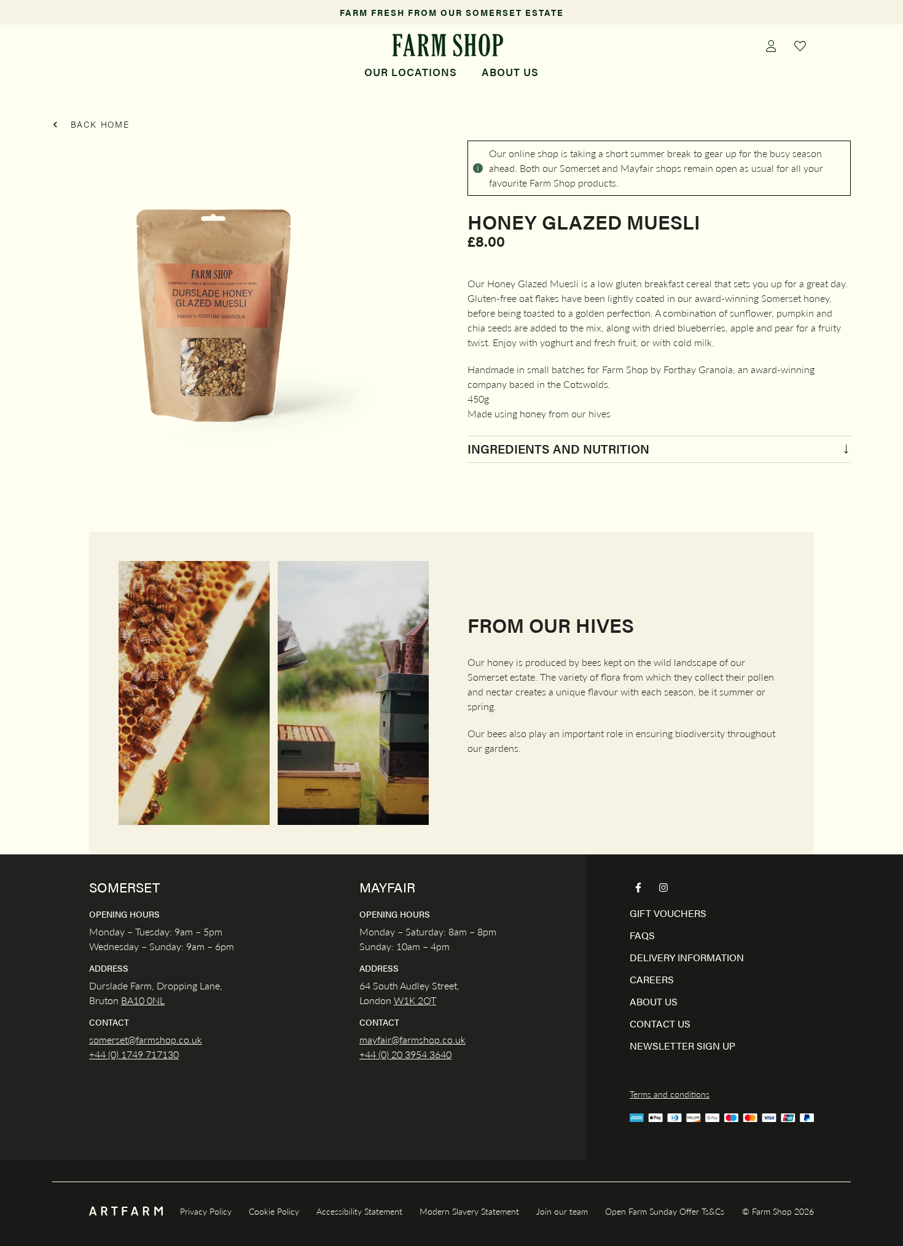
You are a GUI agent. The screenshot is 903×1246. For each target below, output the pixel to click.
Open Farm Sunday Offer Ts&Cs (664, 1211)
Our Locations (410, 71)
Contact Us (660, 1023)
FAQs (642, 935)
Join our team (562, 1211)
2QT (425, 1000)
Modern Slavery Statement (469, 1211)
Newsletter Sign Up (682, 1046)
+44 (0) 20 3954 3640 (405, 1054)
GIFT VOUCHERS (668, 913)
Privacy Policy (206, 1211)
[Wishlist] (800, 45)
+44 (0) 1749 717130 (134, 1054)
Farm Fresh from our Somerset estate (452, 12)
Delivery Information (687, 957)
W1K (404, 1000)
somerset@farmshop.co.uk (145, 1039)
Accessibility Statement (359, 1211)
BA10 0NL (143, 1000)
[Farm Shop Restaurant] (447, 45)
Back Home (98, 124)
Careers (652, 979)
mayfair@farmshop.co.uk (412, 1039)
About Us (510, 71)
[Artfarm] (126, 1211)
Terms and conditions (670, 1094)
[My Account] (771, 45)
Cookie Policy (274, 1211)
